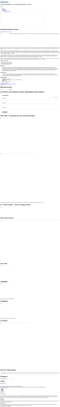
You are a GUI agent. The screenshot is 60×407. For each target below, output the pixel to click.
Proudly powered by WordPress (5, 386)
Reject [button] (40, 387)
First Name (4, 102)
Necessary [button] (1, 398)
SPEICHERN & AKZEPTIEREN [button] (5, 406)
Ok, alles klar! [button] (37, 387)
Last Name (4, 107)
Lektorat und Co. (4, 9)
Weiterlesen (43, 387)
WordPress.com (20, 386)
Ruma (2, 84)
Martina (10, 31)
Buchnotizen (4, 2)
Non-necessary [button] (2, 402)
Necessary (3, 399)
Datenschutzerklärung (7, 11)
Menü (1, 6)
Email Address (4, 98)
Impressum (3, 10)
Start (3, 8)
